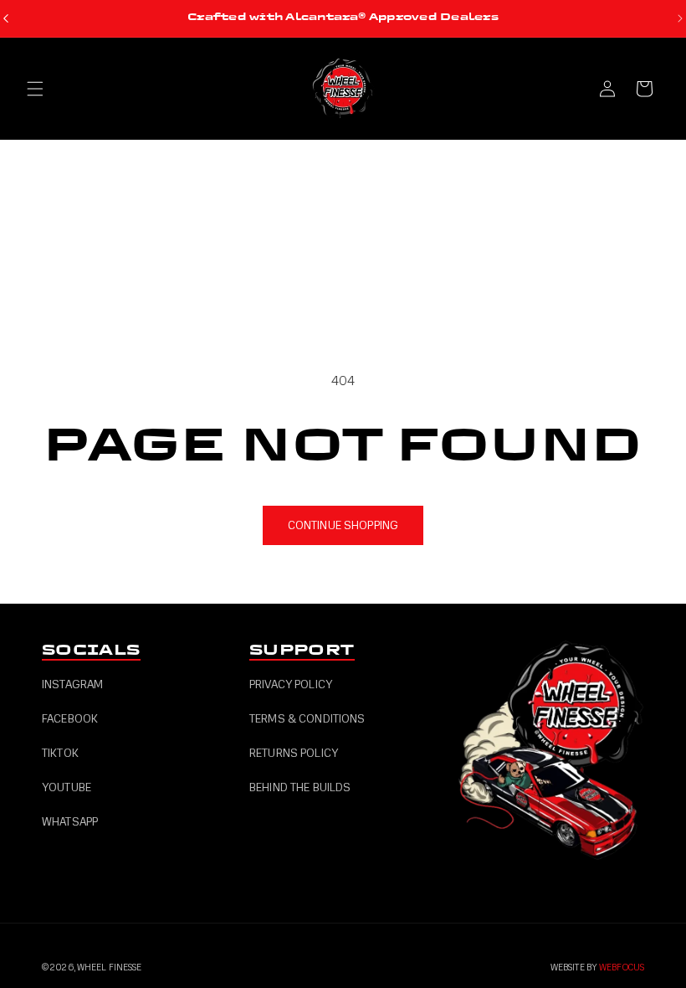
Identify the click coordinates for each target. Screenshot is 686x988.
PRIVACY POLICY (290, 684)
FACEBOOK (70, 719)
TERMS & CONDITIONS (307, 719)
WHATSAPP (70, 822)
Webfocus (621, 967)
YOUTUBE (66, 787)
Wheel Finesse (109, 967)
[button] (35, 88)
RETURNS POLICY (293, 753)
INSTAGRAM (72, 684)
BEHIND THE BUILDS (300, 787)
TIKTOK (60, 753)
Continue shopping (343, 525)
